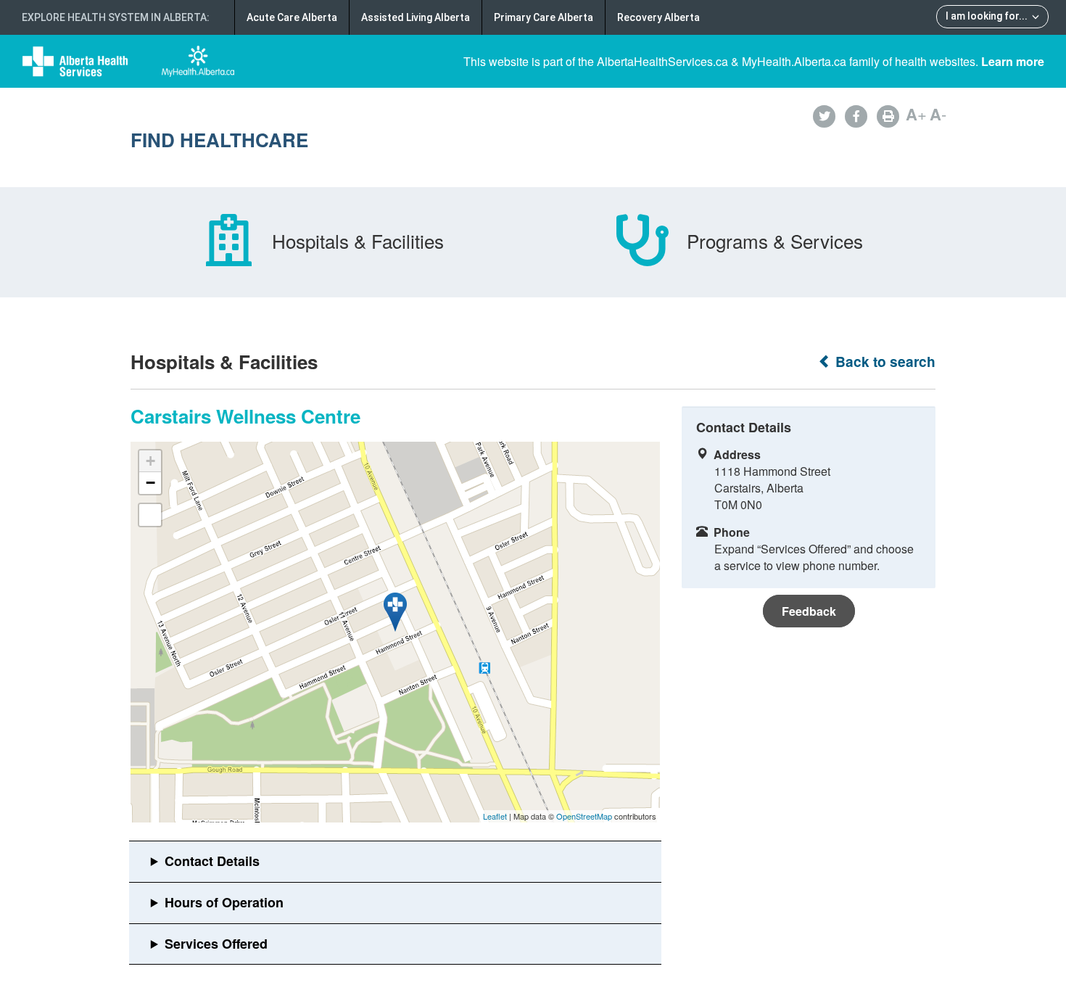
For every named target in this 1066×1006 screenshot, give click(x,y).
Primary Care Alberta (543, 17)
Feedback (809, 611)
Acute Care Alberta (292, 17)
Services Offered (216, 943)
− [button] (150, 483)
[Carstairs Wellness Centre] (395, 612)
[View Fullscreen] (150, 515)
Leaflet (495, 816)
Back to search (883, 361)
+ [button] (150, 461)
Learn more (1012, 61)
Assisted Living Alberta (415, 17)
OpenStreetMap (584, 816)
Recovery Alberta (658, 17)
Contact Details (212, 861)
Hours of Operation (224, 902)
